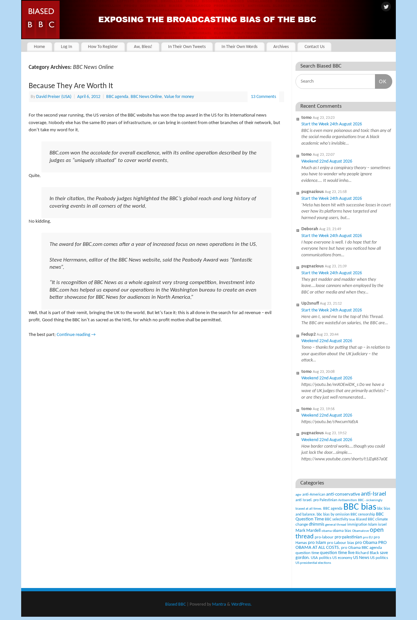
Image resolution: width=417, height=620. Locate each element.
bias (352, 519)
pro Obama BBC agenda (361, 548)
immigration (357, 525)
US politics (379, 558)
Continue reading (76, 334)
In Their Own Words (239, 46)
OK (381, 81)
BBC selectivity (336, 519)
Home (39, 46)
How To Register (103, 46)
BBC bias (359, 507)
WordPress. (241, 604)
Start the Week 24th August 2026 (331, 124)
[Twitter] (386, 7)
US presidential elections (313, 563)
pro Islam (317, 542)
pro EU (368, 537)
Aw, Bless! (143, 46)
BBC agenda (117, 97)
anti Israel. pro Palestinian (316, 500)
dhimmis (316, 524)
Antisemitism (347, 500)
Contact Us (314, 46)
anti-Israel (373, 494)
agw (298, 495)
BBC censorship (363, 515)
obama (327, 531)
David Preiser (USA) (53, 97)
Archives (281, 46)
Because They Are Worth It (71, 86)
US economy (342, 558)
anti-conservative (343, 494)
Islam (372, 524)
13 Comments (263, 97)
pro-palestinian (348, 537)
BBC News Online (146, 97)
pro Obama (366, 542)
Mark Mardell (308, 530)
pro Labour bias (340, 543)
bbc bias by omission (333, 515)
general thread (335, 525)
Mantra (219, 604)
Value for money (179, 97)
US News (361, 557)
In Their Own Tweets (187, 46)
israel (382, 525)
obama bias (342, 531)
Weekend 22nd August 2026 (326, 161)
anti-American (313, 495)
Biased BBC (365, 519)
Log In (66, 46)
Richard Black (367, 553)
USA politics (321, 558)
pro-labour (324, 537)
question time (307, 553)
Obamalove (360, 531)
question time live (337, 552)
